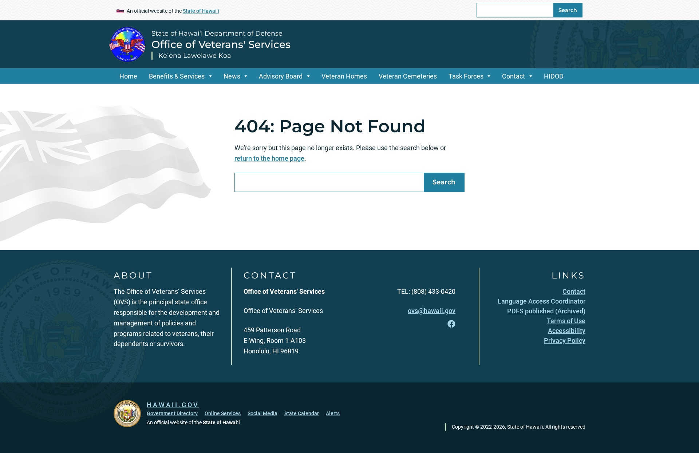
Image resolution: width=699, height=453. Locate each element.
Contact (513, 76)
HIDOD (554, 76)
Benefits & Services (177, 76)
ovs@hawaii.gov (431, 310)
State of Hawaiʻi (201, 11)
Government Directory (172, 413)
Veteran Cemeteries (408, 76)
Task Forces (466, 76)
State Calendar (301, 413)
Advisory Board (281, 76)
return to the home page (269, 158)
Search (567, 10)
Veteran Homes (344, 76)
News (232, 76)
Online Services (223, 413)
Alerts (333, 413)
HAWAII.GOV (173, 405)
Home (128, 76)
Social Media (262, 413)
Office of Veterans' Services (221, 44)
